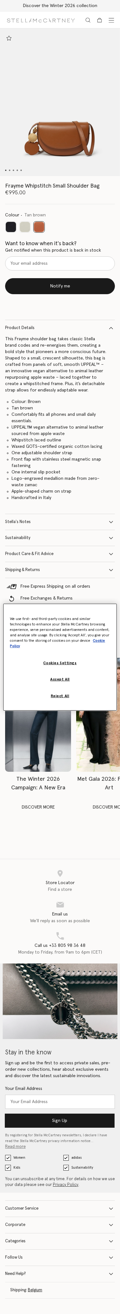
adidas (76, 1157)
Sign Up (59, 1120)
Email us (60, 914)
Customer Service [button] (21, 1208)
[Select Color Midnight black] (11, 227)
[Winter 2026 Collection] (38, 715)
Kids (16, 1167)
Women (19, 1157)
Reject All (60, 696)
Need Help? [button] (15, 1274)
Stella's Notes (18, 522)
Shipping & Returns (22, 570)
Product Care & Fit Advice (29, 554)
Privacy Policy (65, 1185)
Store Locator (60, 883)
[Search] (88, 20)
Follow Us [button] (14, 1257)
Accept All (60, 679)
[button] (60, 102)
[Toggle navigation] (111, 20)
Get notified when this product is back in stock (53, 250)
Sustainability (17, 538)
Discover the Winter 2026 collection (60, 6)
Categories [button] (15, 1241)
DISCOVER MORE (38, 807)
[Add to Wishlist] (9, 38)
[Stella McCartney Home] (41, 20)
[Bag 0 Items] (99, 20)
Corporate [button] (15, 1225)
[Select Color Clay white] (25, 227)
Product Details (20, 328)
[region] (60, 657)
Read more (15, 1147)
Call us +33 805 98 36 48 (60, 945)
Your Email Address (23, 1088)
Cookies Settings (59, 663)
